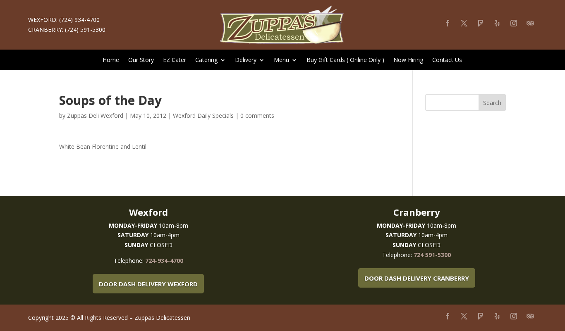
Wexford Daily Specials (203, 115)
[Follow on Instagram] (513, 23)
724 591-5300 (432, 255)
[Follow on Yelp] (497, 23)
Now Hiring (408, 60)
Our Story (141, 60)
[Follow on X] (464, 23)
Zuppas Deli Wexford (95, 115)
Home (111, 60)
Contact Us (447, 60)
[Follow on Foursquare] (480, 23)
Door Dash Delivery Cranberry (416, 278)
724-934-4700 (164, 260)
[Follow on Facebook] (447, 23)
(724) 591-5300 (85, 29)
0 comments (257, 115)
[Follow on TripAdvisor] (530, 23)
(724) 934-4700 (79, 20)
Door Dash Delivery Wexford (148, 284)
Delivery (245, 60)
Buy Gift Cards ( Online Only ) (345, 60)
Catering (206, 60)
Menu (281, 60)
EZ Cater (174, 60)
